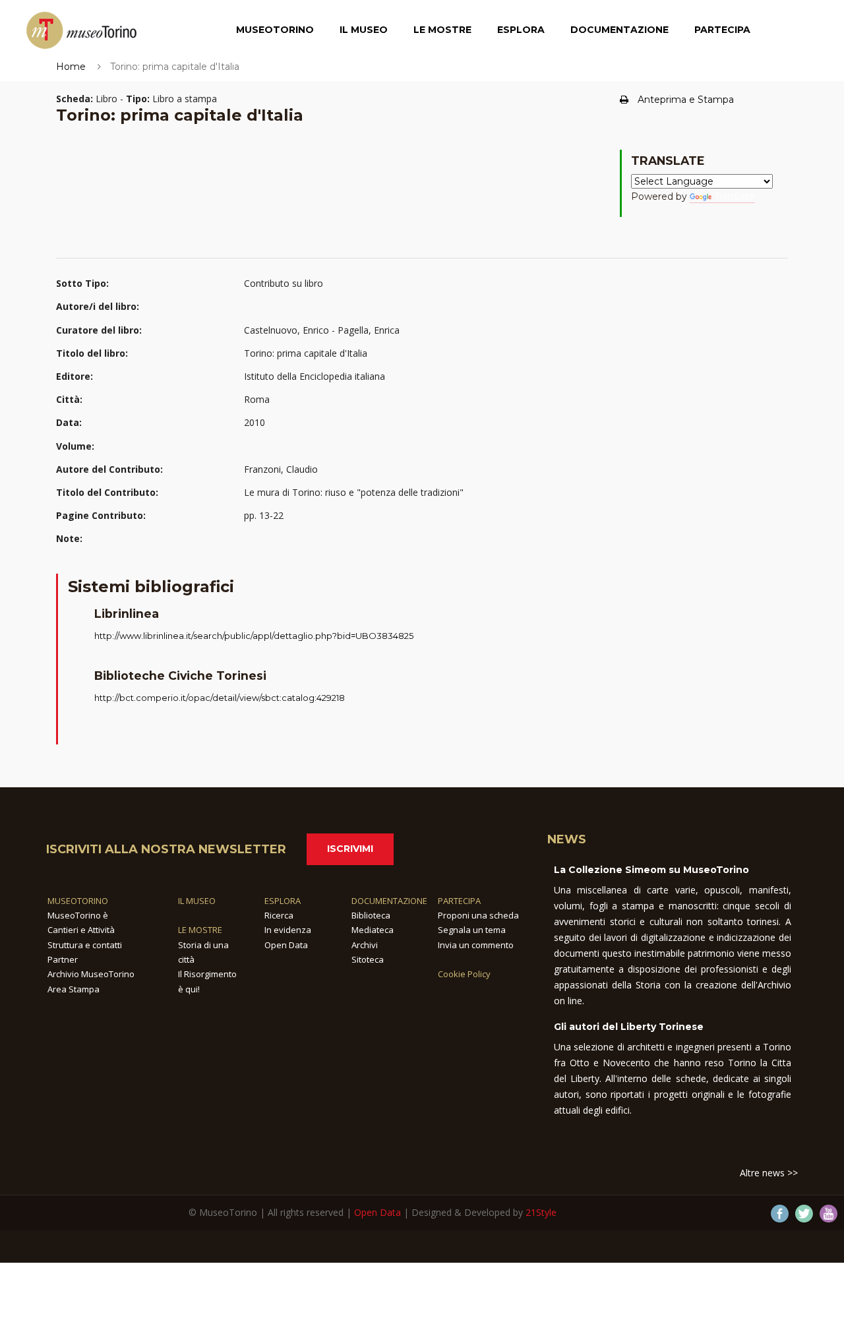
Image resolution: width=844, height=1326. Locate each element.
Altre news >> (769, 1172)
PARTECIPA (459, 901)
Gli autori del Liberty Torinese (629, 1027)
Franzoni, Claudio (281, 469)
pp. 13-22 (264, 515)
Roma (257, 399)
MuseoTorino (275, 30)
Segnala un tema (472, 930)
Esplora (521, 30)
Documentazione (619, 30)
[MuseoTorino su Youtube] (828, 1213)
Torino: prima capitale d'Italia (305, 353)
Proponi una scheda (478, 915)
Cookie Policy (464, 974)
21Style (541, 1212)
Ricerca (278, 915)
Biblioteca (370, 915)
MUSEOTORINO (77, 901)
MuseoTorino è (77, 915)
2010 (254, 422)
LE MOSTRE (200, 930)
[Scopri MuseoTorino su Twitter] (804, 1213)
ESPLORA (282, 901)
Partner (62, 959)
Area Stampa (73, 989)
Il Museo (364, 30)
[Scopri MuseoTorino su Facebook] (780, 1213)
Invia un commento (476, 945)
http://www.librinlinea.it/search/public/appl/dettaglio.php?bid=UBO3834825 (253, 635)
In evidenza (287, 930)
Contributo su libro (283, 283)
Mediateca (372, 930)
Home (71, 67)
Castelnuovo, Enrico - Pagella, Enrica (322, 330)
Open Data (286, 945)
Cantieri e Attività (81, 930)
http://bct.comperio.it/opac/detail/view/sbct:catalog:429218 (219, 697)
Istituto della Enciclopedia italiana (314, 376)
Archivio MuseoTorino (91, 974)
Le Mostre (442, 30)
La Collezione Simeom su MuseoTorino (651, 870)
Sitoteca (367, 959)
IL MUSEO (197, 901)
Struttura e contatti (84, 945)
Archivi (364, 945)
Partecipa (722, 30)
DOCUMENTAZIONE (389, 901)
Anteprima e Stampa (686, 99)
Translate (734, 196)
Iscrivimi (350, 849)
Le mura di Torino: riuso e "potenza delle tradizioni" (354, 492)
